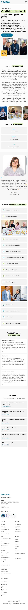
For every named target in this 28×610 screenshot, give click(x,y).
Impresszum (22, 603)
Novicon (17, 536)
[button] (25, 2)
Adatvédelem (16, 603)
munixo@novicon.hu (6, 511)
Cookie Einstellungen (7, 603)
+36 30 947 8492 (5, 507)
